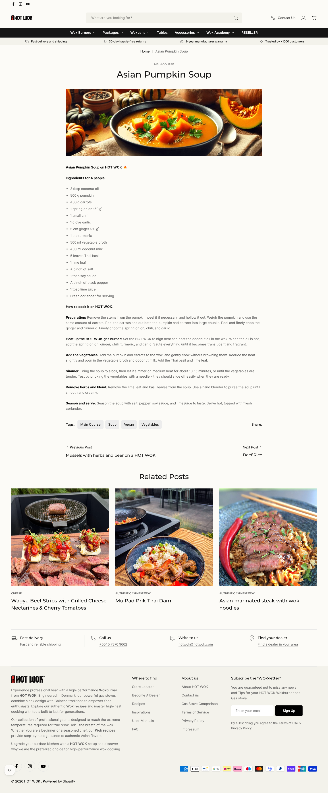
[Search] (236, 18)
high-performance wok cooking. (95, 749)
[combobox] (164, 18)
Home (145, 51)
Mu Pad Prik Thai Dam (143, 601)
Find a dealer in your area (278, 644)
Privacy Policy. (241, 728)
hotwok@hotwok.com (196, 644)
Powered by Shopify (59, 781)
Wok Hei (68, 725)
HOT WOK (32, 781)
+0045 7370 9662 (113, 644)
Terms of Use (288, 723)
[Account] (303, 18)
